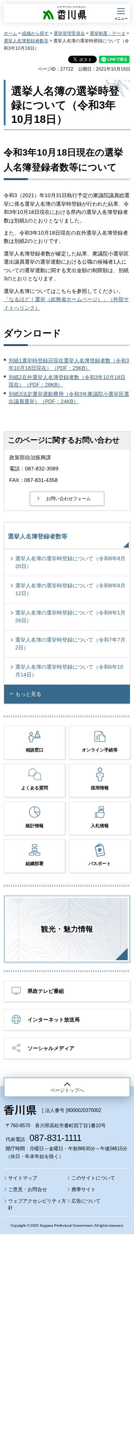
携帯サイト (83, 1189)
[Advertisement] (67, 1316)
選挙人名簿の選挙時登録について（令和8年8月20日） (70, 562)
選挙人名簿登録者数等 (26, 40)
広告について (85, 1201)
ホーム (10, 33)
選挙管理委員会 (69, 33)
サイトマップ (22, 1178)
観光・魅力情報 (67, 929)
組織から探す (35, 33)
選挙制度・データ (107, 33)
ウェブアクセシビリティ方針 (37, 1204)
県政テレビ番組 (46, 991)
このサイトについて (93, 1178)
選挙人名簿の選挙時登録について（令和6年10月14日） (69, 671)
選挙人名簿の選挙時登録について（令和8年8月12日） (70, 589)
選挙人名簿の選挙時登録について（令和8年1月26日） (70, 616)
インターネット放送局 (54, 1020)
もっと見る (28, 694)
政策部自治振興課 (30, 457)
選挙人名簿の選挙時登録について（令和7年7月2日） (70, 643)
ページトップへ (67, 1090)
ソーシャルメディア (51, 1048)
